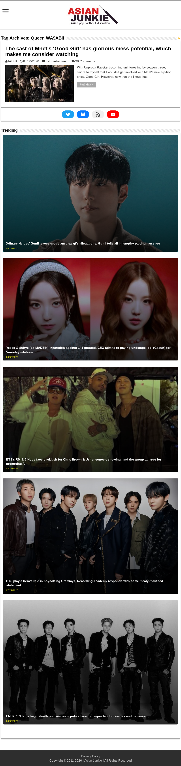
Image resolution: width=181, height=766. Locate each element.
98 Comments (85, 61)
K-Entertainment (57, 61)
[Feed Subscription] (179, 38)
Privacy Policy (90, 756)
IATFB (12, 61)
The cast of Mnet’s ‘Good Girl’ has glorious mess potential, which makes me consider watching (88, 51)
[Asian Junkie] (90, 14)
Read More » (86, 84)
